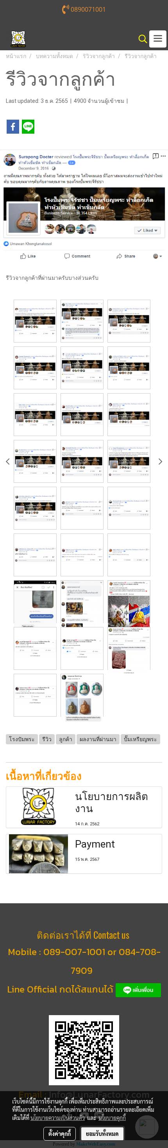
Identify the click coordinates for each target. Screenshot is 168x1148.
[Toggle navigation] (157, 39)
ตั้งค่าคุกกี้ (59, 1133)
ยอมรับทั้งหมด (102, 1133)
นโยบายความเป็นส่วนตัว (57, 1117)
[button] (140, 39)
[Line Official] (138, 989)
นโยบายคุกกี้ (112, 1117)
